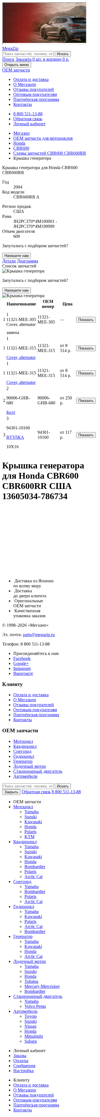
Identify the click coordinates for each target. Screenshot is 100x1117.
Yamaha (31, 811)
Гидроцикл (23, 756)
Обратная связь (27, 118)
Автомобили (25, 776)
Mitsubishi (33, 1036)
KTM (29, 836)
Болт (10, 412)
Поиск (8, 59)
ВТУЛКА (15, 437)
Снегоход (22, 751)
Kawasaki (33, 821)
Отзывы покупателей (33, 89)
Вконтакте (23, 673)
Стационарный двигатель (37, 771)
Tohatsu (31, 981)
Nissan (30, 1026)
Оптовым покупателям (35, 94)
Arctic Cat (33, 876)
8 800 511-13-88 (27, 113)
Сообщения (24, 1065)
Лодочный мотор (29, 766)
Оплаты (20, 1060)
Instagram (22, 668)
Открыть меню (16, 65)
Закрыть (11, 792)
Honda (30, 826)
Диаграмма (27, 261)
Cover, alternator (21, 357)
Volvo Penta (35, 1006)
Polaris (30, 831)
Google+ (21, 663)
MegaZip (10, 48)
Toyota (30, 1016)
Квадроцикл (25, 746)
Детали (9, 261)
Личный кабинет (29, 123)
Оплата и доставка (31, 79)
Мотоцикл (23, 741)
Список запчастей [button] (19, 266)
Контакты (22, 104)
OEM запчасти (16, 70)
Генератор (22, 761)
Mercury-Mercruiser (42, 986)
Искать (63, 54)
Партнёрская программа (36, 99)
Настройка (23, 1070)
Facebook (22, 658)
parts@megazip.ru (39, 634)
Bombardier (34, 866)
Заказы (19, 1055)
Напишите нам (16, 256)
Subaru (30, 1041)
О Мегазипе (24, 84)
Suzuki (30, 816)
